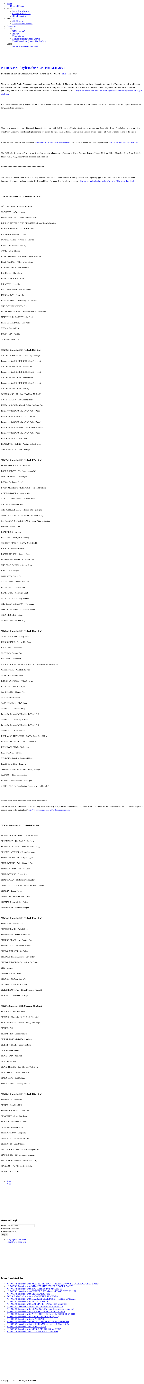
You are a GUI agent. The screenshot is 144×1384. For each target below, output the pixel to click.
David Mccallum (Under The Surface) (29, 41)
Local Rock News (20, 11)
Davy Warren (18, 36)
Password (5, 1228)
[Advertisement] (72, 56)
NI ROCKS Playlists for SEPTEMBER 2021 (33, 68)
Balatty (15, 34)
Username (5, 1225)
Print (64, 73)
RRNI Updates (19, 16)
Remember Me (7, 1231)
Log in (4, 1234)
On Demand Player (15, 6)
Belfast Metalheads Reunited (25, 46)
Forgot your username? (17, 1239)
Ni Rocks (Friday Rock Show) (26, 39)
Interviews (11, 26)
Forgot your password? (17, 1242)
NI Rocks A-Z (18, 31)
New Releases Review (22, 23)
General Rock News (21, 13)
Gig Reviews (18, 21)
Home (9, 3)
